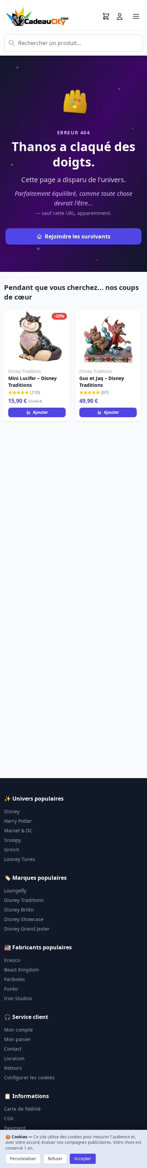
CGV (8, 1118)
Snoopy (12, 840)
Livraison (14, 1058)
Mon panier (17, 1039)
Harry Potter (18, 821)
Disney (11, 811)
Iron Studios (18, 998)
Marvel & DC (18, 830)
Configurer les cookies (29, 1077)
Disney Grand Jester (27, 928)
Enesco (12, 960)
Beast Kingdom (21, 969)
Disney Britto (19, 909)
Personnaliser (23, 1159)
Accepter (82, 1159)
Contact (13, 1049)
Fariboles (14, 979)
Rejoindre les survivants (77, 236)
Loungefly (15, 890)
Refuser (55, 1159)
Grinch (11, 849)
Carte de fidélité (22, 1109)
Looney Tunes (19, 859)
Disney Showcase (23, 919)
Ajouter (40, 412)
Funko (11, 989)
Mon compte (18, 1029)
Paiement (15, 1128)
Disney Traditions (24, 900)
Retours (13, 1068)
